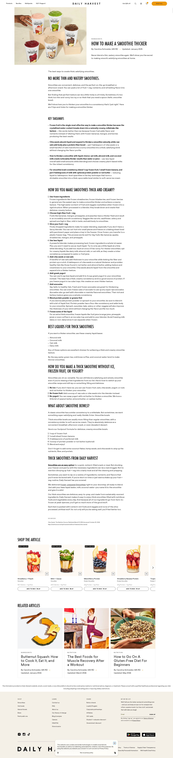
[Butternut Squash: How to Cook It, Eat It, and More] (40, 643)
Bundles (18, 3)
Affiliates (89, 713)
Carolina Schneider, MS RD (106, 49)
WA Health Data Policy (147, 750)
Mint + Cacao (56, 579)
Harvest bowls (22, 709)
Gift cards (89, 716)
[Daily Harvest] (86, 3)
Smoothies (21, 703)
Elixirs (19, 713)
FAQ (53, 706)
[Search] (135, 3)
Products (9, 3)
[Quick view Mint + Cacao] (80, 573)
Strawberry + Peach (25, 579)
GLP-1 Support (40, 3)
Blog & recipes (57, 716)
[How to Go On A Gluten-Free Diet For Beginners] (133, 643)
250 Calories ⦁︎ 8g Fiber (58, 585)
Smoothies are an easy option (61, 465)
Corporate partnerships (94, 709)
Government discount (93, 723)
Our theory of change (59, 713)
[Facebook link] (19, 735)
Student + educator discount (96, 720)
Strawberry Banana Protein (127, 579)
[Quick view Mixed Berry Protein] (113, 573)
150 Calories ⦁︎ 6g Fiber (25, 585)
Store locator (56, 726)
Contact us (55, 703)
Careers (54, 720)
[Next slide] (153, 567)
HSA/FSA (55, 723)
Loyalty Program (91, 706)
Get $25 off (126, 3)
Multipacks (28, 3)
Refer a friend (91, 703)
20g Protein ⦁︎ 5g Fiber (124, 585)
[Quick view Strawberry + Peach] (46, 573)
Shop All (159, 3)
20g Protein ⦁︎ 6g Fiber (91, 585)
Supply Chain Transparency (146, 747)
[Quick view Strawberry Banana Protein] (146, 573)
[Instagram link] (24, 735)
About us (55, 709)
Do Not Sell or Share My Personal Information (123, 750)
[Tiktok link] (28, 735)
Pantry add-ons (23, 716)
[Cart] (146, 3)
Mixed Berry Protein (92, 579)
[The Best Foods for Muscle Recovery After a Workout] (86, 643)
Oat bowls (21, 706)
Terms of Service (129, 747)
